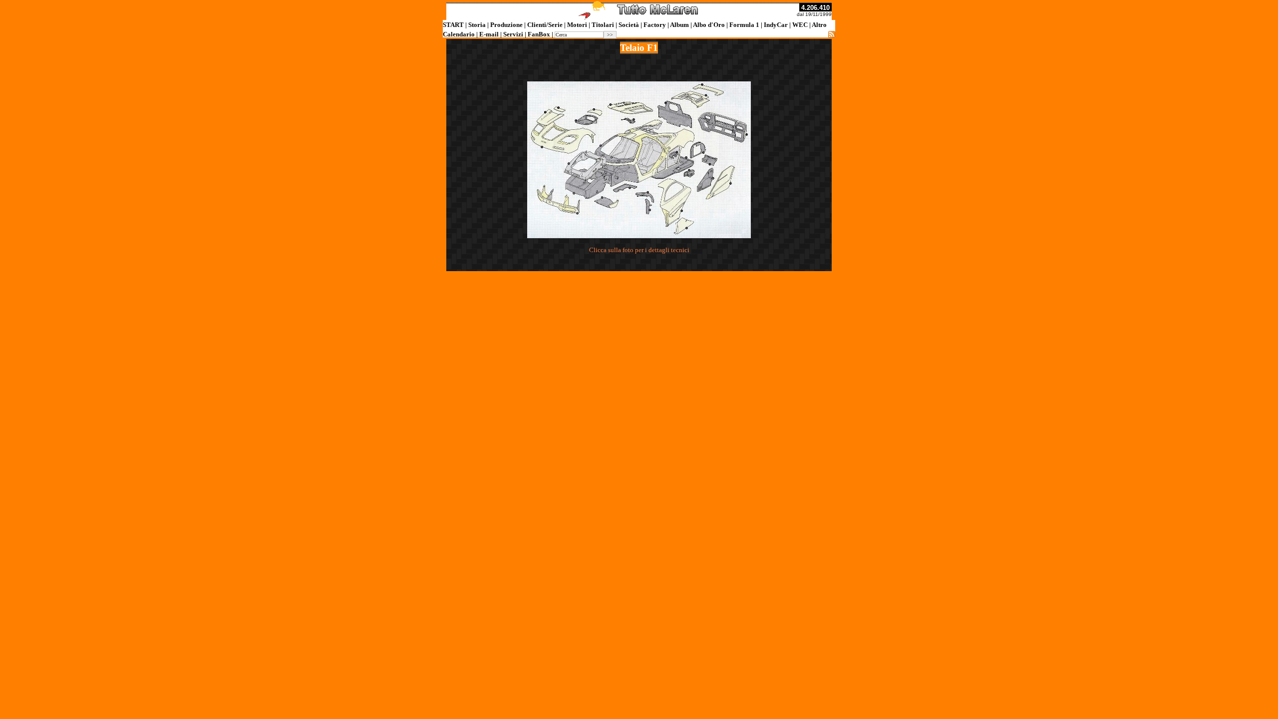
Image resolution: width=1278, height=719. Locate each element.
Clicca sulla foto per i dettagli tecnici (639, 250)
